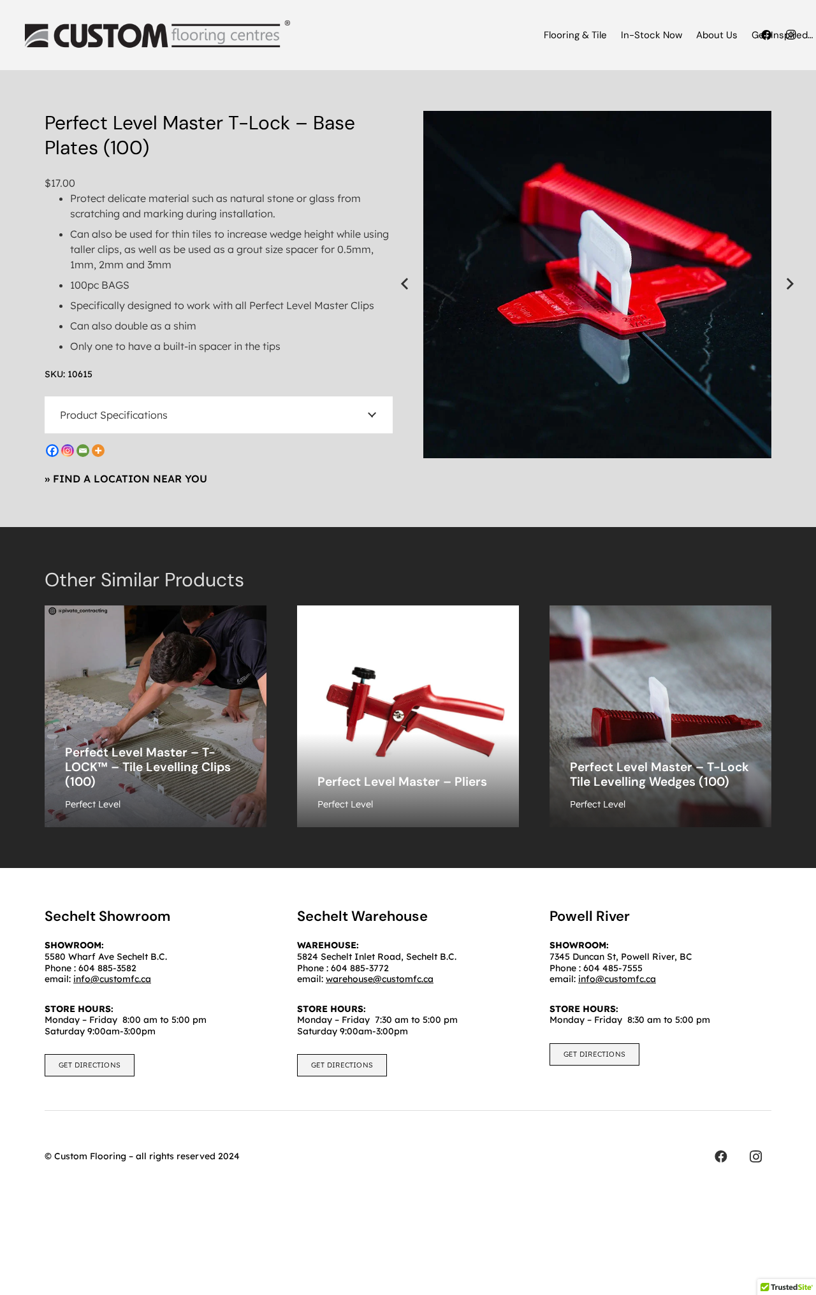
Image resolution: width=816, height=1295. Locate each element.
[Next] (789, 284)
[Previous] (405, 284)
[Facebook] (52, 450)
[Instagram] (67, 450)
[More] (98, 450)
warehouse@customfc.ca (379, 979)
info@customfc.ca (617, 979)
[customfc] (157, 35)
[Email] (82, 450)
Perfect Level (92, 804)
